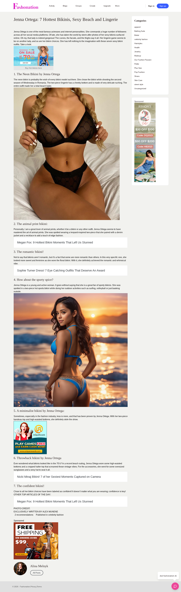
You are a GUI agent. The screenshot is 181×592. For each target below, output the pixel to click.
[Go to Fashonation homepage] (25, 6)
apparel (137, 27)
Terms (39, 587)
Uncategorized (140, 88)
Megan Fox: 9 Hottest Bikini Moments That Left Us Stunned (55, 242)
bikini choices (34, 491)
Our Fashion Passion (142, 60)
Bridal (136, 35)
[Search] (141, 6)
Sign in (151, 6)
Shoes (137, 76)
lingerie (64, 83)
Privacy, (33, 587)
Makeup (137, 56)
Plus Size (138, 68)
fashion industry (48, 416)
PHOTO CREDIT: (22, 508)
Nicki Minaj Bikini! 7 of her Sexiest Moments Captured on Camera (59, 476)
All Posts (37, 573)
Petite (136, 64)
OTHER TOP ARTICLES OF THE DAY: (32, 494)
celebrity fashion (56, 515)
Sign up (163, 6)
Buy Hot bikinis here (33, 68)
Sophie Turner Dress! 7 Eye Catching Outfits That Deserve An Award (61, 270)
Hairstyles (138, 43)
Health (137, 47)
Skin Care (138, 80)
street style (138, 84)
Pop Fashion (139, 72)
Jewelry (137, 52)
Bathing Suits (139, 31)
